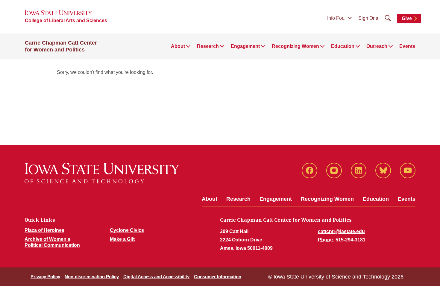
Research (238, 199)
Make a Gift (122, 239)
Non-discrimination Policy (92, 276)
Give (407, 18)
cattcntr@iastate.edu (341, 231)
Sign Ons (368, 18)
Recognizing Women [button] (295, 46)
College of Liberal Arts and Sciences (66, 20)
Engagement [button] (245, 46)
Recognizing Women (327, 199)
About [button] (178, 46)
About (209, 199)
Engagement (276, 199)
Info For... (337, 18)
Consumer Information (217, 276)
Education (376, 199)
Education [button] (342, 46)
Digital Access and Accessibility (156, 276)
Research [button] (208, 46)
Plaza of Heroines (44, 230)
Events (407, 46)
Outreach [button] (376, 46)
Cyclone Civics (127, 230)
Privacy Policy (45, 276)
